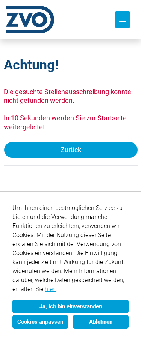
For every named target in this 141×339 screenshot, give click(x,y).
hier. (50, 288)
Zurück (71, 150)
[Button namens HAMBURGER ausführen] (122, 19)
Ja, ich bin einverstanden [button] (70, 306)
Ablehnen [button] (100, 321)
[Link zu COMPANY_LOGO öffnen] (30, 19)
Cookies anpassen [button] (40, 321)
